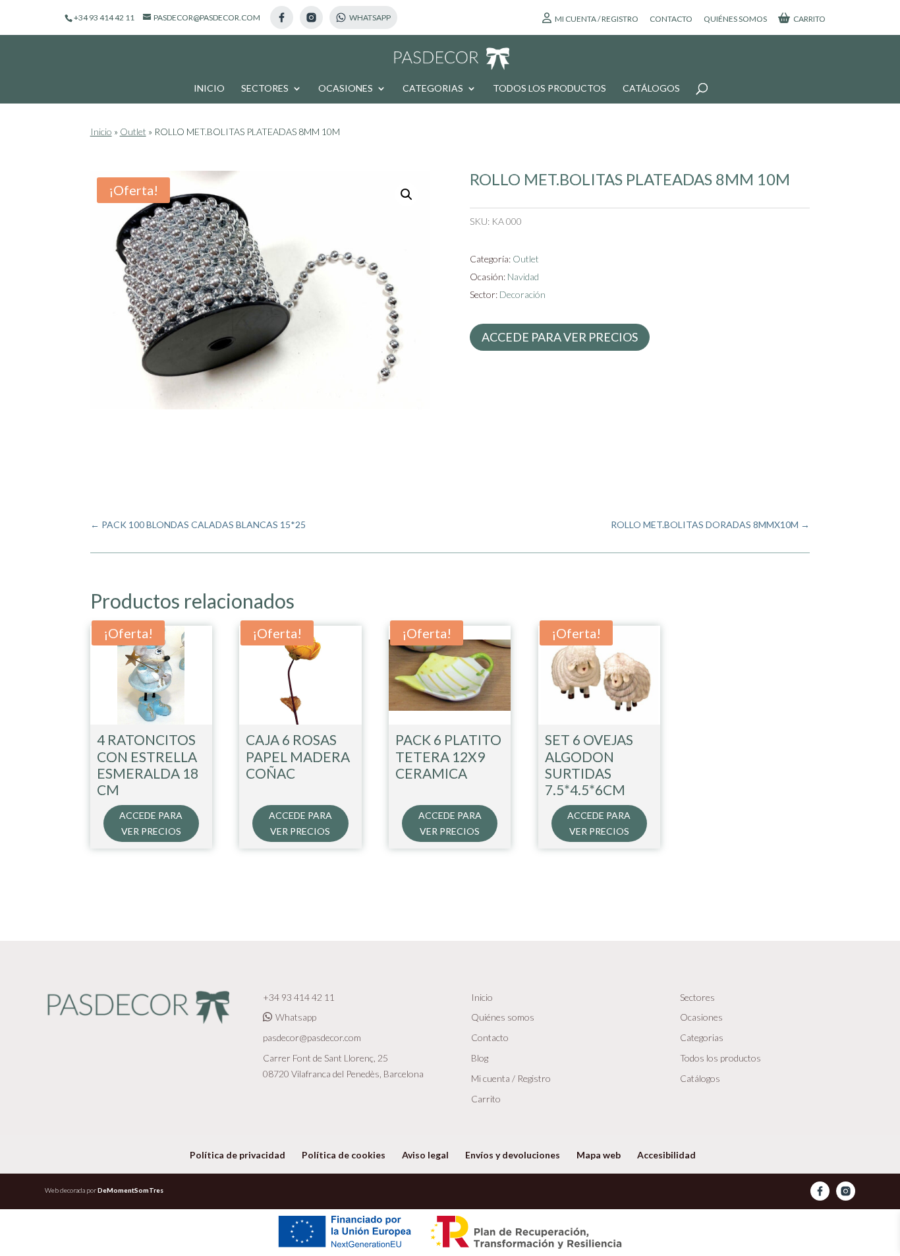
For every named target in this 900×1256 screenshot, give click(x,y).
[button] (406, 194)
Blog (479, 1057)
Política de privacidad (237, 1154)
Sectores (265, 89)
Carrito (809, 19)
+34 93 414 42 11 (299, 997)
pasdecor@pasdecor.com (312, 1037)
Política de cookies (343, 1154)
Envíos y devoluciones (512, 1154)
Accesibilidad (666, 1154)
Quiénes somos (735, 19)
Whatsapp (295, 1017)
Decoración (522, 294)
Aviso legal (425, 1154)
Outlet (133, 131)
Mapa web (599, 1154)
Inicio (209, 89)
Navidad (523, 276)
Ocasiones (345, 89)
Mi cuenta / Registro (596, 19)
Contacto (671, 19)
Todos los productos (549, 89)
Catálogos (651, 89)
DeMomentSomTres (130, 1190)
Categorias (433, 89)
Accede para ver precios (560, 337)
